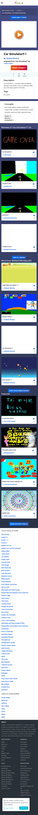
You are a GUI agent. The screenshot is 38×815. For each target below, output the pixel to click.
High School (24, 777)
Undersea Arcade (6, 665)
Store (3, 760)
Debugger (4, 673)
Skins (3, 709)
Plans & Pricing (25, 755)
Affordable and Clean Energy (10, 590)
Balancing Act (5, 579)
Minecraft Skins (6, 770)
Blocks (3, 714)
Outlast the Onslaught (8, 615)
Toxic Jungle (5, 565)
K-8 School (23, 784)
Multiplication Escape (8, 642)
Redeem (23, 749)
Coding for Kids (9, 10)
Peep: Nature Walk (7, 681)
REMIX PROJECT (19, 68)
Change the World (7, 606)
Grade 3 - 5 (4, 540)
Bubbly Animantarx (10, 249)
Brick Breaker (5, 570)
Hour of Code (5, 788)
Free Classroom (25, 770)
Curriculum (23, 744)
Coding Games (6, 766)
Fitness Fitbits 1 (7, 317)
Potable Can (8, 186)
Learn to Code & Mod (10, 694)
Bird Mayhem (5, 662)
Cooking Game (6, 604)
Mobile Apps (5, 753)
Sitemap (4, 755)
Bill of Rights (5, 684)
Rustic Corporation (10, 516)
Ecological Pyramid (7, 637)
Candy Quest (5, 554)
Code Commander (7, 609)
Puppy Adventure (7, 651)
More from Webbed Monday (19, 391)
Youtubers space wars (9, 450)
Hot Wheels (5, 557)
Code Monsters (6, 573)
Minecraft (4, 700)
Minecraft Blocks (6, 777)
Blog (2, 742)
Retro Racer (5, 612)
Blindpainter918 (9, 453)
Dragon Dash (5, 559)
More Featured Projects (19, 524)
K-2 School (23, 782)
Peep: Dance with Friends (9, 678)
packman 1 (5, 215)
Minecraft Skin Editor (8, 773)
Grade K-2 (4, 537)
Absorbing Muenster (10, 218)
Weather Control (6, 576)
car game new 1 (7, 246)
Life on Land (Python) (8, 620)
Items (3, 711)
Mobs (3, 717)
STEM (3, 676)
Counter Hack (5, 562)
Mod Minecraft (6, 568)
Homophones (5, 640)
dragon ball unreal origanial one (12, 481)
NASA (3, 656)
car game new (6, 183)
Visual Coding (5, 697)
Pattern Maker (6, 670)
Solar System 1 (7, 380)
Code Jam (4, 786)
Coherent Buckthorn (10, 484)
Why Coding (24, 751)
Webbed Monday (12, 58)
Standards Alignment (27, 786)
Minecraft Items (6, 782)
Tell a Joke (4, 659)
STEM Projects (24, 793)
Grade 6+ (4, 543)
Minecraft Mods (6, 784)
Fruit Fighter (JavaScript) (9, 584)
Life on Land (5, 587)
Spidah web (6, 513)
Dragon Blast (5, 551)
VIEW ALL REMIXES (19, 257)
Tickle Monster (6, 581)
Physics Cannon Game (8, 645)
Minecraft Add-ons (7, 779)
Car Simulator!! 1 (7, 348)
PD (21, 788)
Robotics (4, 703)
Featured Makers (25, 753)
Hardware (4, 690)
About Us (4, 744)
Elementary (24, 773)
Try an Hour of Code (9, 531)
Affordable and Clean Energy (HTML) (13, 623)
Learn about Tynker (19, 17)
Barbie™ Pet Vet (6, 545)
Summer (23, 760)
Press (3, 749)
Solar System (5, 648)
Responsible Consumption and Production (14, 593)
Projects (19, 10)
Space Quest (5, 598)
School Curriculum (26, 768)
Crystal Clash (5, 654)
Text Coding (5, 706)
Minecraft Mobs (6, 775)
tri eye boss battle (8, 418)
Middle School (24, 775)
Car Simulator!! (7, 152)
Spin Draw (4, 667)
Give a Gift (23, 746)
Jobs (2, 751)
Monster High (5, 595)
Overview (23, 742)
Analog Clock (5, 687)
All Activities (5, 534)
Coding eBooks (6, 758)
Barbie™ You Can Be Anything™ (11, 548)
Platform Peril (5, 617)
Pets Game (4, 601)
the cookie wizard (9, 421)
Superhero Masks (6, 634)
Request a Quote (25, 795)
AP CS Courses (25, 779)
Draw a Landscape (7, 631)
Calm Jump (8, 63)
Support (3, 746)
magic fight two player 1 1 (10, 285)
